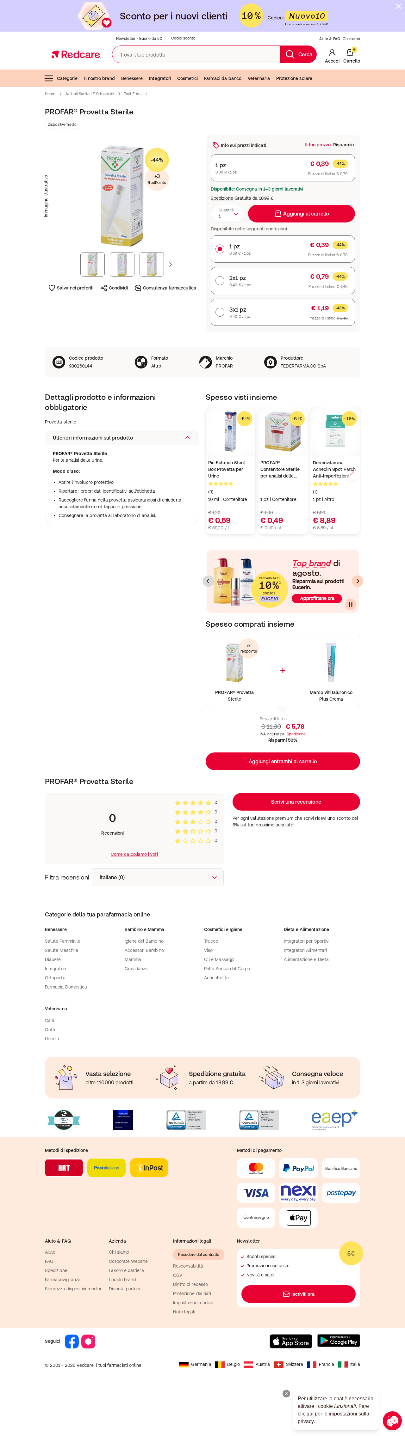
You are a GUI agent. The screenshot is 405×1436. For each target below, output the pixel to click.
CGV (177, 1275)
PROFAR (224, 365)
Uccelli (52, 1038)
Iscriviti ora (303, 1294)
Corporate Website (128, 1261)
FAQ (49, 1261)
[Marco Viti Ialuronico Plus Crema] (331, 662)
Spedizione (222, 198)
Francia (326, 1364)
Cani (49, 1020)
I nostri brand (122, 1279)
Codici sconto (183, 38)
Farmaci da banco (222, 78)
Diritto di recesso (190, 1284)
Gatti (50, 1029)
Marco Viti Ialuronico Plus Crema (331, 696)
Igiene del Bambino (144, 941)
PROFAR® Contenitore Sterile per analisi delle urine (279, 469)
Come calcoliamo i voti (134, 854)
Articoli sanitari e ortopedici (89, 94)
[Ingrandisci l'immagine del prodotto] (122, 195)
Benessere (132, 78)
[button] (122, 437)
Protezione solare (294, 78)
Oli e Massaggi (219, 959)
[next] (351, 472)
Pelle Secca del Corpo (227, 968)
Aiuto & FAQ (329, 39)
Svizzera (294, 1364)
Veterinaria (259, 78)
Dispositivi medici (62, 124)
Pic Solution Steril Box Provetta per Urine (226, 469)
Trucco (211, 941)
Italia (355, 1364)
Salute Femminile (62, 941)
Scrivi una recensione (296, 802)
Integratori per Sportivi (307, 941)
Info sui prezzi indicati (243, 145)
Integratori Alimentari (305, 950)
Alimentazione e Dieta (306, 959)
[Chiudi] (399, 6)
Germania (201, 1364)
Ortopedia (55, 977)
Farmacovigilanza (63, 1279)
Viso (208, 950)
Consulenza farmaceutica (169, 287)
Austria (263, 1364)
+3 (157, 179)
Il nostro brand (99, 78)
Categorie (67, 78)
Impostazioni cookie (193, 1302)
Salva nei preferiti (75, 287)
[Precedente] (208, 581)
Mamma (133, 959)
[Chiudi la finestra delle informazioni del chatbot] (286, 1393)
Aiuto (50, 1252)
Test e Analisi (135, 94)
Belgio (233, 1364)
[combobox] (228, 213)
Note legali (184, 1311)
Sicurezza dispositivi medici (73, 1288)
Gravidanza (136, 968)
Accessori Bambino (144, 950)
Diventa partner (125, 1288)
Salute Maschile (61, 950)
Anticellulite (216, 977)
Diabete (53, 959)
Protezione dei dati (192, 1293)
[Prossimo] (357, 581)
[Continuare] (350, 604)
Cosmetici (187, 78)
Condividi (118, 287)
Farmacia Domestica (66, 986)
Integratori (160, 78)
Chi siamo (351, 39)
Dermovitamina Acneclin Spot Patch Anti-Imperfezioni (334, 469)
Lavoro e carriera (126, 1270)
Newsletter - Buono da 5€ (139, 38)
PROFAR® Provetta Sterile (234, 696)
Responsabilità (188, 1266)
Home (50, 94)
